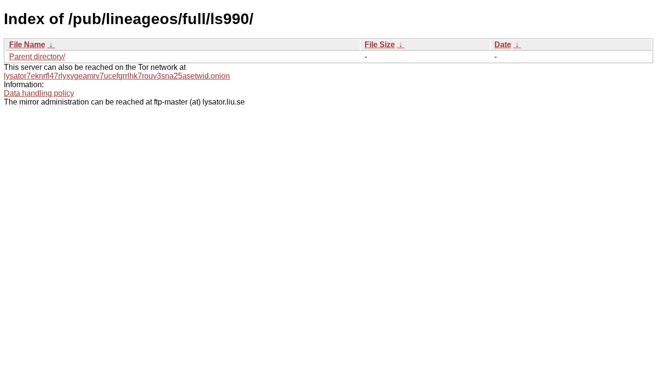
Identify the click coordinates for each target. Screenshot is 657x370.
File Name (27, 44)
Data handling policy (39, 93)
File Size (380, 44)
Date (502, 44)
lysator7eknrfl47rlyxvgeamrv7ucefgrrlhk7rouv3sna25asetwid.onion (117, 76)
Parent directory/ (37, 57)
